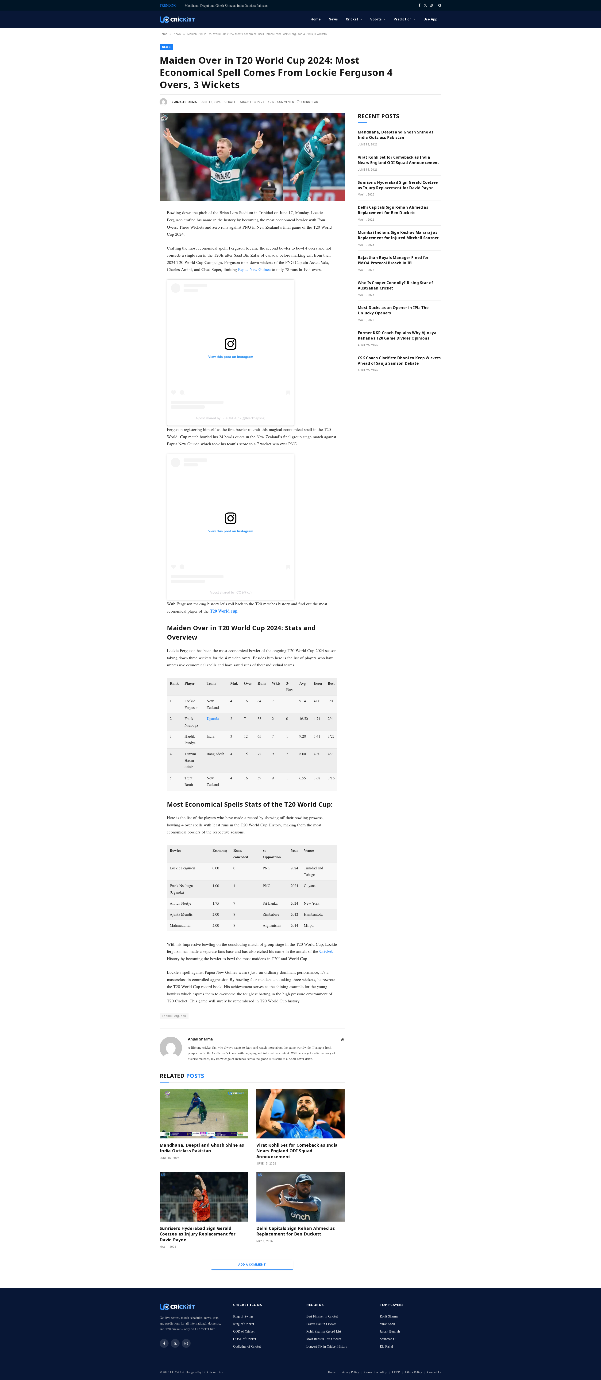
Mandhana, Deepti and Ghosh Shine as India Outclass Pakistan (226, 6)
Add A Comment (252, 1264)
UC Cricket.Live (212, 1372)
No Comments (283, 102)
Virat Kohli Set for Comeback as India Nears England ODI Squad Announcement (297, 1150)
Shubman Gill (389, 1339)
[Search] (439, 5)
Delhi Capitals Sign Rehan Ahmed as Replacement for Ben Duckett (295, 1231)
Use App (430, 19)
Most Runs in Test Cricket (323, 1339)
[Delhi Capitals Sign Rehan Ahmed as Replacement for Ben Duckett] (300, 1197)
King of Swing (243, 1316)
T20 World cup (223, 611)
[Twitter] (144, 236)
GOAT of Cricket (244, 1339)
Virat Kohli (387, 1323)
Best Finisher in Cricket (322, 1316)
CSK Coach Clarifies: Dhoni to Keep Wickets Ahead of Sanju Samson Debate (399, 360)
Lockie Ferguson (174, 1016)
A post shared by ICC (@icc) (231, 592)
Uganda (213, 718)
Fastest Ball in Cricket (321, 1323)
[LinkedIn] (144, 246)
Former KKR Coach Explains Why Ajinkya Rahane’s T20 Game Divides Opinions (397, 335)
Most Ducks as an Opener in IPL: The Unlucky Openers (393, 310)
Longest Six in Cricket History (326, 1346)
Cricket (352, 19)
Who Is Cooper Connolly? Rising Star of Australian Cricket (395, 285)
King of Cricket (243, 1323)
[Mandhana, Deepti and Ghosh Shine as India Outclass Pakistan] (204, 1113)
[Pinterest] (144, 257)
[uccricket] (177, 19)
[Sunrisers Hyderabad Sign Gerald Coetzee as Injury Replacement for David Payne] (204, 1197)
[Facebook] (144, 225)
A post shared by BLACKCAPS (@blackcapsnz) (231, 418)
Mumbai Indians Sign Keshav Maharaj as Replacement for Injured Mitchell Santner (398, 235)
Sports (376, 19)
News (333, 19)
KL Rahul (386, 1346)
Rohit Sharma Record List (323, 1331)
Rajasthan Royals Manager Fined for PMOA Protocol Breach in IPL (393, 260)
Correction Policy (375, 1372)
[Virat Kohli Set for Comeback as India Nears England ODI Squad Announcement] (300, 1113)
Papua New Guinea (254, 269)
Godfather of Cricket (247, 1346)
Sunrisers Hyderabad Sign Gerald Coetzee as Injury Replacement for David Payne (197, 1234)
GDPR (396, 1372)
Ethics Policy (413, 1372)
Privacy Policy (350, 1372)
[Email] (144, 267)
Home (316, 19)
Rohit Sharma (389, 1316)
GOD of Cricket (243, 1331)
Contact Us (434, 1372)
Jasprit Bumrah (390, 1331)
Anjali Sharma (185, 102)
